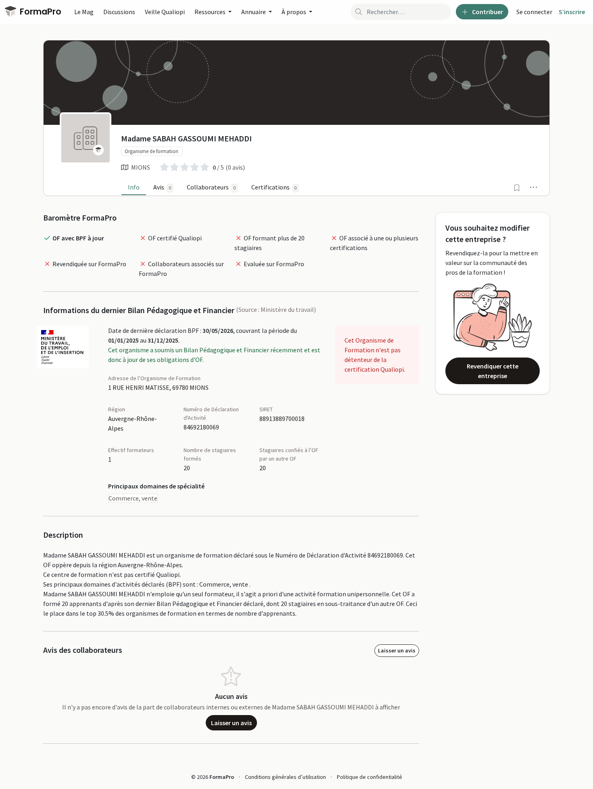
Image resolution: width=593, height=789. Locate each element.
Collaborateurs (211, 187)
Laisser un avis (397, 650)
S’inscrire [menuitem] (572, 12)
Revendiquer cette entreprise (492, 371)
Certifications (273, 187)
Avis (162, 187)
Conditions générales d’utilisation (285, 777)
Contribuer (487, 12)
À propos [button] (294, 12)
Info (134, 187)
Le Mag (84, 12)
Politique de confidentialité (369, 777)
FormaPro (39, 11)
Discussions (119, 12)
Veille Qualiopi (165, 12)
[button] (534, 187)
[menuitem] (534, 12)
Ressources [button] (210, 12)
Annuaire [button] (254, 12)
